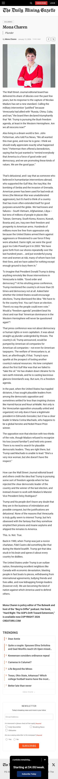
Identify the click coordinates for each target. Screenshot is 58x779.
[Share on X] (53, 39)
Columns (8, 22)
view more (28, 691)
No (17, 739)
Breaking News (39, 727)
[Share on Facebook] (48, 39)
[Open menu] (3, 3)
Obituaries (12, 730)
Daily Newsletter (14, 727)
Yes (9, 739)
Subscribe (41, 3)
